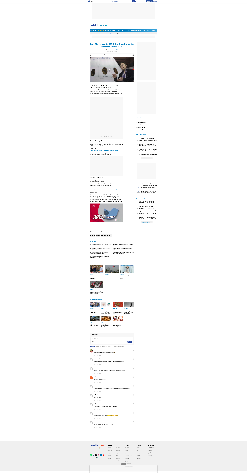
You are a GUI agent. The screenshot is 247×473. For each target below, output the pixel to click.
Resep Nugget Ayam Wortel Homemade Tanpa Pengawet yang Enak (106, 326)
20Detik (117, 455)
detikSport (109, 455)
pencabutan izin (141, 127)
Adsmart (102, 33)
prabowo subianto (141, 122)
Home (94, 30)
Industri (123, 30)
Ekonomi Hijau (115, 33)
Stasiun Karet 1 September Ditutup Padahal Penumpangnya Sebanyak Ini (148, 154)
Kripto (128, 30)
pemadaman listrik (142, 124)
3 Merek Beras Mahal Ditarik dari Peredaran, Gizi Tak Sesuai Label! (147, 137)
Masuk (155, 1)
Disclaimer (138, 458)
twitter (98, 235)
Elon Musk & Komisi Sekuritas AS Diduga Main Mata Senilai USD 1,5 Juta (99, 257)
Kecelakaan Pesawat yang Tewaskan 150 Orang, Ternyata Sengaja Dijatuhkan (96, 292)
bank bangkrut (141, 129)
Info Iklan (138, 455)
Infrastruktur (113, 30)
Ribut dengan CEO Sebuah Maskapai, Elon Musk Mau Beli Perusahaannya (123, 245)
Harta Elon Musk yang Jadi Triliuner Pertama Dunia (100, 244)
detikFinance (92, 38)
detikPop (117, 460)
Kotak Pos (138, 452)
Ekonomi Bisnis (100, 30)
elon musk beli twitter (106, 235)
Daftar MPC (149, 1)
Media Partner (139, 453)
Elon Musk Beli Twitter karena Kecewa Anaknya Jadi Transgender (100, 249)
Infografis (153, 33)
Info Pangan (123, 33)
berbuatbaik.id (127, 447)
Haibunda (150, 450)
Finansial (107, 30)
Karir (137, 450)
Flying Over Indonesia (129, 461)
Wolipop (117, 452)
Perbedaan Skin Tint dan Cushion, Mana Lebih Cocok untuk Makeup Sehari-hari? (105, 311)
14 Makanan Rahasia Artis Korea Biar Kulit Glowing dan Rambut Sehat (127, 277)
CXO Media (150, 455)
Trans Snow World (128, 455)
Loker (144, 30)
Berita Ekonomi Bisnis (101, 38)
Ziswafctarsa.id (128, 460)
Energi (119, 30)
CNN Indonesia (151, 447)
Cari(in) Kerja (108, 33)
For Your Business (95, 33)
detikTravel (118, 447)
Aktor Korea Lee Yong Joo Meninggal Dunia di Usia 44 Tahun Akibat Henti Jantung (129, 311)
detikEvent (127, 452)
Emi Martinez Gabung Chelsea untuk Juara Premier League (94, 311)
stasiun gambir (141, 120)
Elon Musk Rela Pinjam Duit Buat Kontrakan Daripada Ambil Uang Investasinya (99, 253)
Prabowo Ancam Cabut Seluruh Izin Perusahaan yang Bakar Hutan (149, 184)
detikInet (109, 452)
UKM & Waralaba (130, 33)
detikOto (109, 458)
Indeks (153, 30)
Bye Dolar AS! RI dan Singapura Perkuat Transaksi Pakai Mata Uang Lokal (147, 146)
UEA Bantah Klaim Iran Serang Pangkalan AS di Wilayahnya (111, 276)
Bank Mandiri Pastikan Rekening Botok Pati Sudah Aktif (148, 188)
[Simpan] (133, 55)
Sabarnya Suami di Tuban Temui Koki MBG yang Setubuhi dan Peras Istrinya (96, 277)
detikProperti (110, 460)
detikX (117, 453)
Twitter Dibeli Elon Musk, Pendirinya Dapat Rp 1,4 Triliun (105, 150)
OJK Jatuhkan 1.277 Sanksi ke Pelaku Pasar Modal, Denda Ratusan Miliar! (148, 150)
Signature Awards (128, 453)
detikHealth (118, 450)
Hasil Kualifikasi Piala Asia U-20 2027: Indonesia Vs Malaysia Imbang (117, 311)
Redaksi (138, 447)
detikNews (109, 447)
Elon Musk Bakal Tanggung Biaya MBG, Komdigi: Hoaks (123, 249)
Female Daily (150, 453)
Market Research (145, 33)
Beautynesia (150, 452)
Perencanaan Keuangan (136, 30)
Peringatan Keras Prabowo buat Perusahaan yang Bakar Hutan (148, 192)
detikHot (109, 453)
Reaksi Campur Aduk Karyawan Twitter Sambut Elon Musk (106, 189)
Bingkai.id (127, 458)
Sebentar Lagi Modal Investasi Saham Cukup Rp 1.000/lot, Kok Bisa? (148, 141)
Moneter (148, 30)
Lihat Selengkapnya (146, 157)
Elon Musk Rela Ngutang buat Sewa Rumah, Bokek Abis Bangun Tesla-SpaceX (123, 253)
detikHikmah (118, 458)
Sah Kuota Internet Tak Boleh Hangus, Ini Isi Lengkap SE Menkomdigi (118, 326)
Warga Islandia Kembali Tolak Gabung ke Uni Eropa (94, 325)
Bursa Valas (137, 33)
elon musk (92, 235)
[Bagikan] (119, 55)
